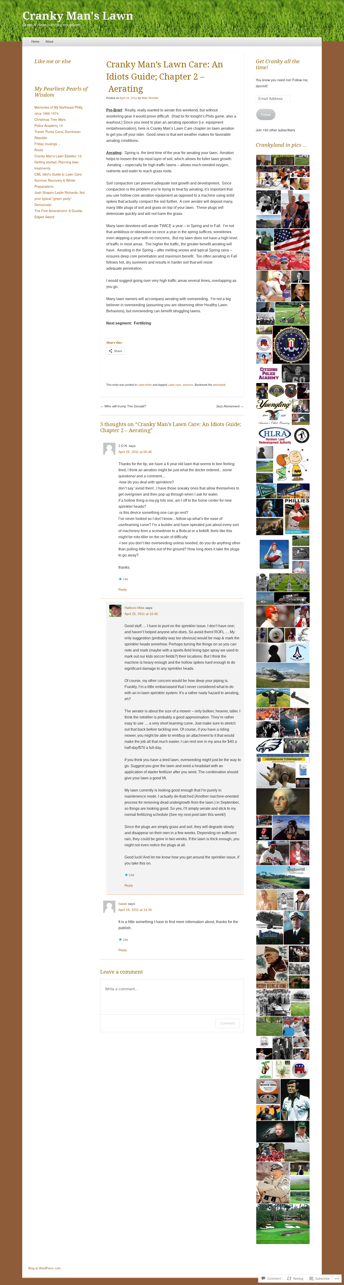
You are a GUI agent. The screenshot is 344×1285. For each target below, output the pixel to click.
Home (35, 41)
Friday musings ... (47, 143)
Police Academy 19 (48, 125)
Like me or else (52, 61)
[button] (263, 160)
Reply (122, 589)
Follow (266, 114)
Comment (227, 1023)
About (49, 41)
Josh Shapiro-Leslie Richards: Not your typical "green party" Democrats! (59, 198)
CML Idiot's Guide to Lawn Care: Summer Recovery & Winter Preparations (58, 180)
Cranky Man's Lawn (77, 15)
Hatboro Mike (134, 608)
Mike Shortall (150, 98)
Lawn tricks (145, 385)
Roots (38, 149)
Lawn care (174, 385)
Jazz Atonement (230, 406)
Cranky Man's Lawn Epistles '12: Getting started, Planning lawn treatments (58, 162)
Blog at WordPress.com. (45, 1268)
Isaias (122, 904)
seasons (188, 385)
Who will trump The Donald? (123, 406)
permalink (219, 385)
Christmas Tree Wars (50, 119)
